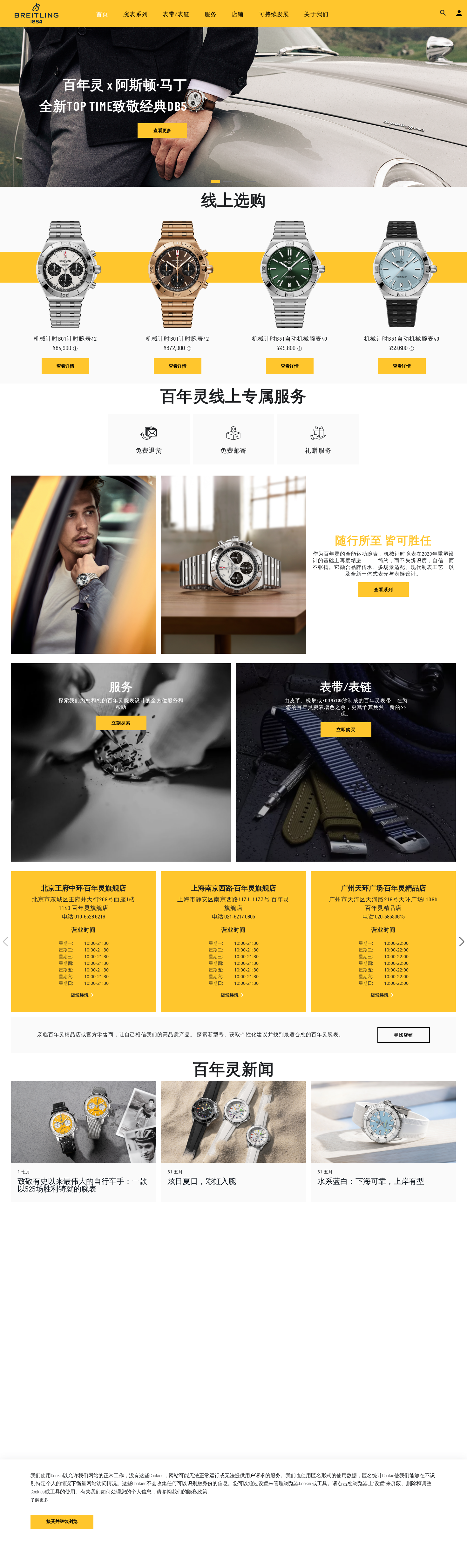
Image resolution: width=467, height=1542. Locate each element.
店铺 (238, 15)
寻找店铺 (403, 1035)
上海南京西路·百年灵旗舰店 (233, 888)
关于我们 (316, 15)
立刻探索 (121, 723)
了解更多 (39, 1500)
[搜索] (443, 13)
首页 (102, 15)
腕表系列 (135, 15)
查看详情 (65, 366)
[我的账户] (459, 13)
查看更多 (162, 130)
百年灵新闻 (233, 1071)
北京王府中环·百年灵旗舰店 (83, 888)
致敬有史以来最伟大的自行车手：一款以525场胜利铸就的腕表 (82, 1185)
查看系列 (383, 589)
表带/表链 (176, 15)
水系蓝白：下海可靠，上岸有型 (370, 1182)
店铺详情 (80, 995)
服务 (211, 15)
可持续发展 (274, 15)
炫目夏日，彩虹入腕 (201, 1182)
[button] (215, 181)
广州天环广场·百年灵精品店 (383, 888)
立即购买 (346, 729)
